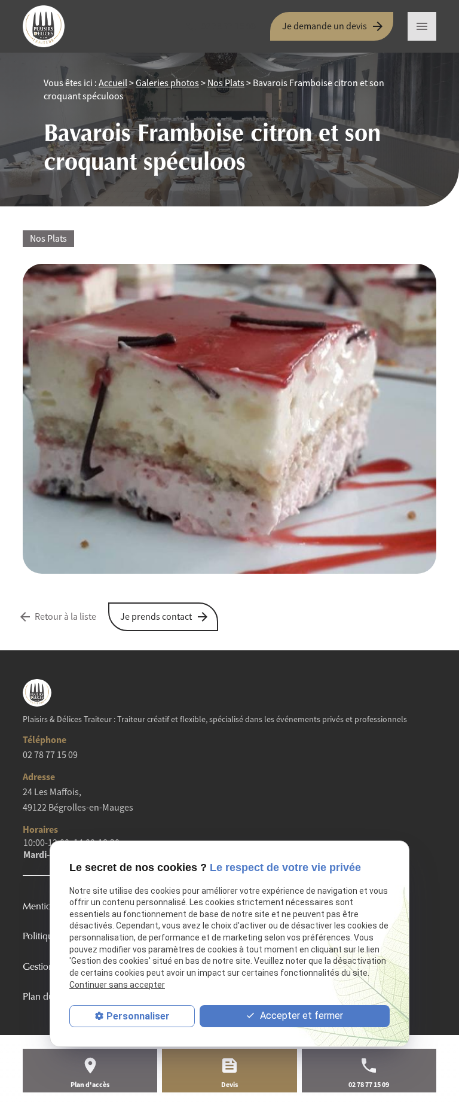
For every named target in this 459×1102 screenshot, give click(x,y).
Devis (229, 1084)
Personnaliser (138, 1016)
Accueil (113, 83)
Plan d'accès (90, 1084)
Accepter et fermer (300, 1015)
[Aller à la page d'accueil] (52, 26)
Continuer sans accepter (117, 985)
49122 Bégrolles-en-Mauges (78, 800)
